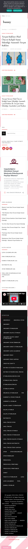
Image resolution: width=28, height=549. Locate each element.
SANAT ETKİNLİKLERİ (11, 531)
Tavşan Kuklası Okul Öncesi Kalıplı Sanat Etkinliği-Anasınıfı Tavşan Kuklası (14, 41)
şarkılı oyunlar (8, 485)
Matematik (5, 265)
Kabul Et (9, 10)
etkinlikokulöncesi (10, 384)
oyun (5, 451)
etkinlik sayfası (8, 388)
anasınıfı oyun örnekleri (11, 342)
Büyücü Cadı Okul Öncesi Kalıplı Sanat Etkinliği (13, 208)
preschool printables (11, 468)
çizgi (22, 477)
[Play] (4, 304)
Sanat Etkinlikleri (7, 33)
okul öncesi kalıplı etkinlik (13, 439)
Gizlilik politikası (18, 10)
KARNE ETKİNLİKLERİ (11, 530)
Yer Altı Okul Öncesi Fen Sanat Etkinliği (13, 224)
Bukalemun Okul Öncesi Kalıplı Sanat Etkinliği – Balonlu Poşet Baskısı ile (12, 239)
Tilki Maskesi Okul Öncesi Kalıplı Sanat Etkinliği (13, 214)
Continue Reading (7, 70)
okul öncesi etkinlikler (11, 435)
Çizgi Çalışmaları (8, 252)
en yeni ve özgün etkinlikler (13, 367)
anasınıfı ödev (8, 355)
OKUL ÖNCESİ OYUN (9, 422)
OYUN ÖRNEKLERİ (7, 269)
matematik (7, 418)
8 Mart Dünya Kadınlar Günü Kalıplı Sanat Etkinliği (14, 219)
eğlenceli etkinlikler (10, 393)
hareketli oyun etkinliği (11, 397)
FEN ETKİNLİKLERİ (7, 256)
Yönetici (5, 49)
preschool (7, 460)
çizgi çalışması (8, 481)
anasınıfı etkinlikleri (10, 328)
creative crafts (9, 363)
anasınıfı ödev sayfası (11, 359)
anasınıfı (6, 324)
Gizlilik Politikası (9, 533)
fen (23, 393)
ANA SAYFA (5, 504)
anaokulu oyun (19, 320)
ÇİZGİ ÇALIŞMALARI (10, 522)
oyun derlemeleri (16, 451)
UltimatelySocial (14, 539)
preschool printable (10, 464)
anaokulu (6, 320)
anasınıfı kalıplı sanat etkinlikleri (11, 337)
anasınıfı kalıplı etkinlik (11, 333)
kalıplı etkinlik (8, 409)
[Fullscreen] (24, 304)
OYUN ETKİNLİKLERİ (10, 528)
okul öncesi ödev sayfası (12, 447)
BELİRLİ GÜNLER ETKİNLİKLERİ (14, 526)
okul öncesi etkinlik (10, 430)
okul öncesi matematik (11, 443)
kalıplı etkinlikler (9, 414)
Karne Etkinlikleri (8, 260)
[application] (14, 298)
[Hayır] (26, 6)
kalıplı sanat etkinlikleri (11, 520)
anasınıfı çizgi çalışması (11, 351)
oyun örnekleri (8, 456)
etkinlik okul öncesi (10, 380)
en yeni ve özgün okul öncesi (13, 372)
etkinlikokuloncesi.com (11, 376)
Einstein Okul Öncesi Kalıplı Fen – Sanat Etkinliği (13, 228)
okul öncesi (7, 426)
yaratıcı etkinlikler (10, 477)
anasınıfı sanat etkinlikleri (13, 346)
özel (18, 481)
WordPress (20, 502)
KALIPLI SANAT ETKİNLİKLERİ (12, 405)
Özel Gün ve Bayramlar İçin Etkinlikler (11, 274)
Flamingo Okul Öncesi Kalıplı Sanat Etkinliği (12, 234)
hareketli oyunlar (9, 401)
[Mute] (21, 304)
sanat (5, 472)
